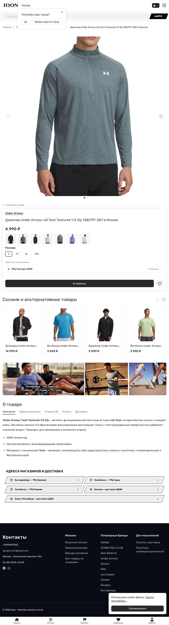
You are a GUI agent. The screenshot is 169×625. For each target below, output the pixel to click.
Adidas (105, 542)
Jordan (105, 579)
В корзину (79, 283)
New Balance (109, 553)
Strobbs (105, 585)
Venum (105, 563)
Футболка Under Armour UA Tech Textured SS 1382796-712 (145, 346)
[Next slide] (161, 116)
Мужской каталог (76, 542)
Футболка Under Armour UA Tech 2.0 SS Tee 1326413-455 (62, 346)
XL (26, 253)
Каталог (50, 623)
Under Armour (14, 213)
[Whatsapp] (9, 568)
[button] (84, 198)
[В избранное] (159, 283)
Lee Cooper (108, 574)
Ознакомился (137, 608)
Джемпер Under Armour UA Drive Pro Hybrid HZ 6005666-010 (104, 346)
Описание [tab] (9, 411)
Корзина (84, 621)
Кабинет (152, 623)
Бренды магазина (76, 553)
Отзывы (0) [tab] (51, 411)
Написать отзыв (15, 205)
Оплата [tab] (66, 411)
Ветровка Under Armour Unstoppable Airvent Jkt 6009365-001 (20, 346)
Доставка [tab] (81, 411)
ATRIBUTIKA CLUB (112, 547)
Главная (7, 27)
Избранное (118, 621)
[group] (84, 116)
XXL (37, 253)
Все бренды (108, 590)
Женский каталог (76, 547)
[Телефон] (155, 5)
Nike (103, 569)
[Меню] (164, 5)
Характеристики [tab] (30, 411)
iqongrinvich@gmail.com (16, 550)
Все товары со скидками (74, 560)
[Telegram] (4, 568)
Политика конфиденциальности (150, 549)
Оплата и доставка (148, 542)
